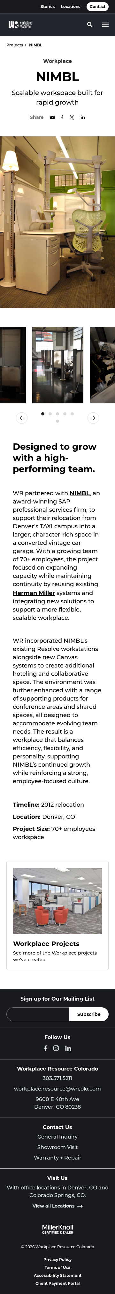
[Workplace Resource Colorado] (20, 25)
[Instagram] (56, 1048)
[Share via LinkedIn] (82, 117)
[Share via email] (52, 117)
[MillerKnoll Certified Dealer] (57, 1229)
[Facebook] (45, 1048)
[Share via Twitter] (72, 117)
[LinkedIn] (68, 1048)
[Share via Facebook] (62, 117)
